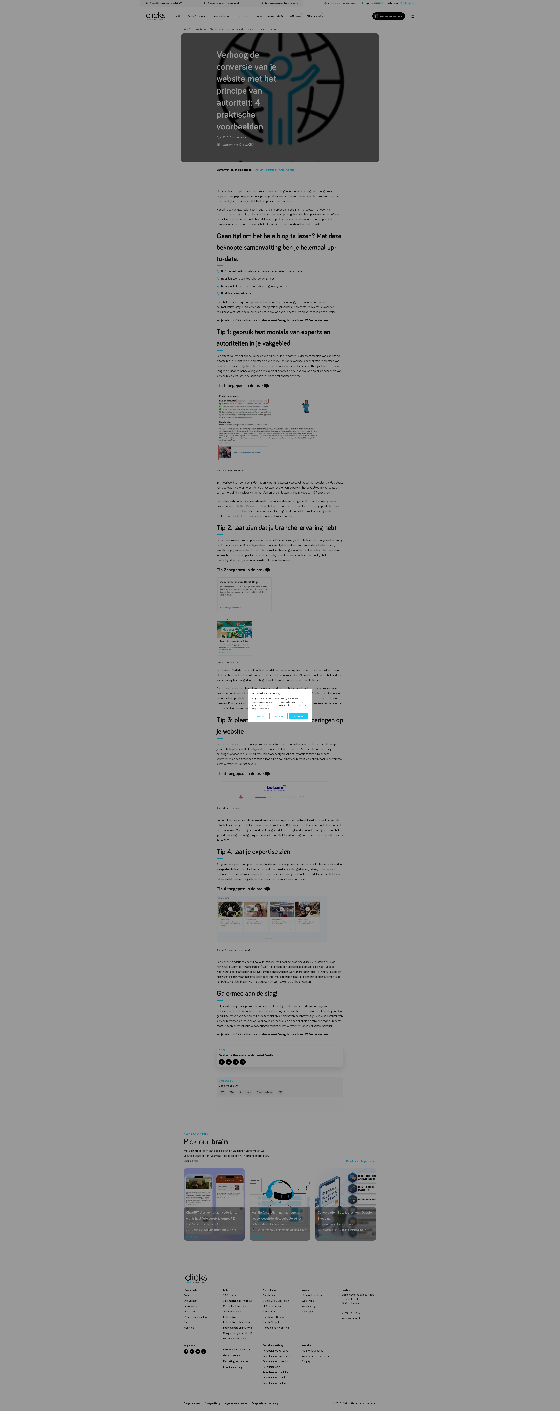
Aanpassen (260, 716)
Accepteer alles (298, 716)
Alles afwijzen (278, 716)
